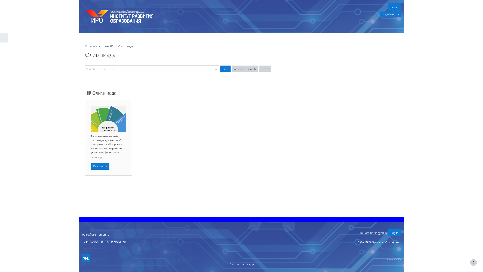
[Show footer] (473, 262)
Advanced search (245, 69)
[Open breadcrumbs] (4, 37)
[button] (390, 14)
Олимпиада (97, 157)
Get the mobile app (241, 264)
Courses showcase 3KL (99, 46)
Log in (394, 7)
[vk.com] (86, 258)
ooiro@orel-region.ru (95, 234)
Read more (100, 166)
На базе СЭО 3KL (393, 258)
